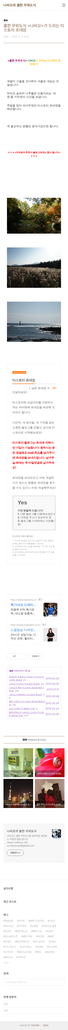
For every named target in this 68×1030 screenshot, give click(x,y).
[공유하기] (19, 656)
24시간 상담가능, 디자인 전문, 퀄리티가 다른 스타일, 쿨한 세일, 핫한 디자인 (23, 636)
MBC (51, 936)
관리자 (45, 1025)
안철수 (50, 931)
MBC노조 (37, 931)
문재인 (8, 941)
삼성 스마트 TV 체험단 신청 (22, 708)
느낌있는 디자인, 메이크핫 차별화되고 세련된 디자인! (22, 630)
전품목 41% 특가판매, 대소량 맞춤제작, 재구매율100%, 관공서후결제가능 (23, 611)
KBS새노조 (21, 931)
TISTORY (35, 1025)
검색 (61, 982)
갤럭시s (8, 957)
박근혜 (40, 936)
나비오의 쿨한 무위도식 (19, 5)
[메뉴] (64, 5)
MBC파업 (27, 936)
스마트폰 (9, 952)
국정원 (40, 946)
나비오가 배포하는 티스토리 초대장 (25, 694)
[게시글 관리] (23, 656)
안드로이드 (40, 941)
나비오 (52, 920)
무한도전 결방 (49, 926)
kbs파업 (50, 952)
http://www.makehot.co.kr (25, 624)
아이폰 (21, 920)
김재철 (35, 926)
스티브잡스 (26, 946)
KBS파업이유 (22, 941)
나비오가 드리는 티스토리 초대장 (24, 684)
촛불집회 (9, 920)
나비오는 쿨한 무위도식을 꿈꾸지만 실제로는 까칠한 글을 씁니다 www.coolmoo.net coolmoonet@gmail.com (27, 840)
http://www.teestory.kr (23, 599)
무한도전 (22, 957)
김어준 (8, 931)
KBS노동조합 (24, 952)
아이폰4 (22, 926)
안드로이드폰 (11, 936)
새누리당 (9, 926)
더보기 (6, 963)
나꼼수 (53, 941)
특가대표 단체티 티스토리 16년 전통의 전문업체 (22, 605)
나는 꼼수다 (10, 946)
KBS (39, 952)
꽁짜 (11, 670)
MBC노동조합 (37, 920)
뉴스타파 (52, 946)
